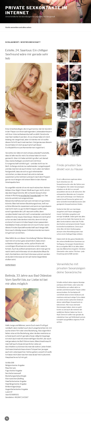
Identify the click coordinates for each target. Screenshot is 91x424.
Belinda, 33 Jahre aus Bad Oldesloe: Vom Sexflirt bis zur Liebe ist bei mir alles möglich (28, 279)
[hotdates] (69, 156)
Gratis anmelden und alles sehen (18, 27)
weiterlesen (10, 265)
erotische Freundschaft (31, 196)
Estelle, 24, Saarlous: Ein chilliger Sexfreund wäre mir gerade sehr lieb (26, 54)
